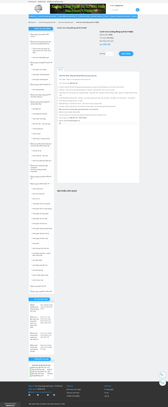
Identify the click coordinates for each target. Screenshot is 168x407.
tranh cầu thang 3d (38, 194)
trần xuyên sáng (47, 291)
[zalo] (162, 383)
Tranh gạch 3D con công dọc (41, 204)
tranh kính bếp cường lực (41, 96)
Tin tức (107, 16)
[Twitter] (49, 395)
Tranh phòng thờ (38, 129)
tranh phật (36, 243)
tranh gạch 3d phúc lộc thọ (41, 233)
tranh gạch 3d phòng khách (41, 74)
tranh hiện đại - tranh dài (40, 156)
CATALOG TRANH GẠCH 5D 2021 (47, 16)
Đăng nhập (59, 2)
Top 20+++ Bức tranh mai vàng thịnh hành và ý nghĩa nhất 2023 (45, 320)
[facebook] (162, 375)
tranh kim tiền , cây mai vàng (41, 124)
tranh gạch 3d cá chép (39, 69)
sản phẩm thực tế (40, 35)
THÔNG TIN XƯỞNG (84, 16)
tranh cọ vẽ (36, 199)
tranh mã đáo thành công (40, 275)
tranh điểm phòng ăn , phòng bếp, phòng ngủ (41, 254)
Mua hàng (126, 54)
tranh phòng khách (38, 90)
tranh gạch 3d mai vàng (40, 218)
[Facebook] (32, 395)
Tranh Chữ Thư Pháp (39, 119)
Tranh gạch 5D (45, 84)
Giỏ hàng (43, 2)
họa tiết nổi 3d (37, 151)
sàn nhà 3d (42, 286)
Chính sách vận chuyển (73, 389)
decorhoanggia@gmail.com (43, 392)
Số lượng (102, 54)
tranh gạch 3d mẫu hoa (40, 223)
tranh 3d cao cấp (38, 280)
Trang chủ (33, 2)
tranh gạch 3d (45, 184)
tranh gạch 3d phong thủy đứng (42, 228)
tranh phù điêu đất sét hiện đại (40, 146)
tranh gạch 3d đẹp (41, 63)
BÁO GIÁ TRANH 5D (97, 16)
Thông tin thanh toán (72, 393)
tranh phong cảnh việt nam (41, 248)
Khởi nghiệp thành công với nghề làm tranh (46, 307)
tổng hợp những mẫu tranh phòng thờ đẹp (46, 347)
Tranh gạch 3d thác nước (40, 238)
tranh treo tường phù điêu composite (38, 170)
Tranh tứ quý (36, 134)
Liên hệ (134, 16)
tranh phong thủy (38, 270)
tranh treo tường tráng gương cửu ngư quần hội (45, 335)
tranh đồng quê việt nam (40, 265)
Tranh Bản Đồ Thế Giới (40, 114)
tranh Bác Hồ (37, 109)
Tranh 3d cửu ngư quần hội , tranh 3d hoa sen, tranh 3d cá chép (42, 50)
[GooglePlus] (41, 395)
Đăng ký (51, 2)
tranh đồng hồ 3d (41, 177)
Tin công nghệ (108, 389)
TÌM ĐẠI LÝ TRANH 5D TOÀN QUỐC (120, 16)
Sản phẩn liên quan (67, 191)
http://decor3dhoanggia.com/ (72, 120)
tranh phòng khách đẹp (40, 103)
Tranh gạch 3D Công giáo (40, 213)
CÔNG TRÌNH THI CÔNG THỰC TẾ (67, 16)
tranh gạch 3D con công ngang (42, 209)
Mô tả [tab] (61, 70)
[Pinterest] (56, 395)
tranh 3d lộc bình (38, 189)
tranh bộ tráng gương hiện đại (47, 22)
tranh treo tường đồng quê (66, 22)
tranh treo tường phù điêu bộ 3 (42, 161)
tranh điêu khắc (37, 260)
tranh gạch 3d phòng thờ (40, 79)
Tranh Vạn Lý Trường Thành (41, 139)
